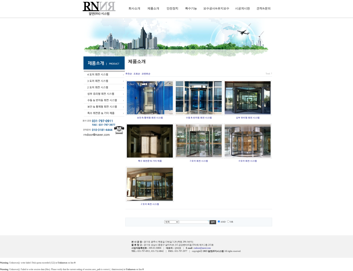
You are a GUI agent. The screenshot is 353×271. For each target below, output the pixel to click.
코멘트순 (146, 73)
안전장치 (172, 8)
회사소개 (134, 8)
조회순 (136, 73)
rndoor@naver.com (202, 248)
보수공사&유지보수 (216, 8)
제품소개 (153, 8)
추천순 (128, 73)
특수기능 (191, 8)
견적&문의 (263, 8)
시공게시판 (242, 8)
